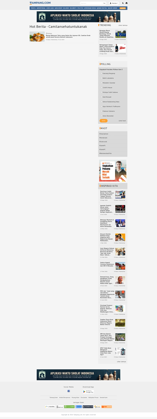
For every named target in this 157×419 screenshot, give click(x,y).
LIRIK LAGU (50, 8)
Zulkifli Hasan (107, 87)
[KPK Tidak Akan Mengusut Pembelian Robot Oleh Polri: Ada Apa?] (120, 351)
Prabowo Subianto (109, 111)
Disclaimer (84, 397)
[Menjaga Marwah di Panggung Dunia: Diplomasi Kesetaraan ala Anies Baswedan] (120, 223)
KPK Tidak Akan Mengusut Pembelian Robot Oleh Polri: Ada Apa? (106, 351)
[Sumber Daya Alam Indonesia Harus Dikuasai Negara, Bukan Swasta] (120, 323)
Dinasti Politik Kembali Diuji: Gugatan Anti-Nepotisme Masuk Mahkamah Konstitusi (106, 237)
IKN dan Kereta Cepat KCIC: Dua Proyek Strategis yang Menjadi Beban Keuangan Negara (107, 337)
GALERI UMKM (112, 8)
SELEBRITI (73, 8)
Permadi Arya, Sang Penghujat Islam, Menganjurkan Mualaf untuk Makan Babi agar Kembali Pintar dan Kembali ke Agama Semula (107, 280)
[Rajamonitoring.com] (79, 406)
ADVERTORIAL (41, 8)
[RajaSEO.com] (97, 406)
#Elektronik (103, 142)
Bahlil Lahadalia (108, 78)
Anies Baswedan (108, 116)
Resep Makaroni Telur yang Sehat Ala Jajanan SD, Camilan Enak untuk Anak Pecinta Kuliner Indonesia (68, 36)
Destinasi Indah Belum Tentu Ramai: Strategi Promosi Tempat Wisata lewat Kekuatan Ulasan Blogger (107, 195)
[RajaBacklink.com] (50, 406)
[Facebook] (69, 391)
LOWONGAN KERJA (90, 8)
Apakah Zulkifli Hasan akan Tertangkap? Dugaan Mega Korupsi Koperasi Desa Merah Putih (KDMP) (106, 209)
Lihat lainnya (123, 25)
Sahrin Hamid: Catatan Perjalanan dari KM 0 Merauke (107, 264)
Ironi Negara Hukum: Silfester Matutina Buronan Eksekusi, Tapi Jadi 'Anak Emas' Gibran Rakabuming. (107, 252)
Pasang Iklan (75, 397)
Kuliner (50, 33)
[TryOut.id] (106, 406)
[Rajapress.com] (88, 406)
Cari (104, 3)
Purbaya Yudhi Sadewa (110, 92)
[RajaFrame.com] (60, 406)
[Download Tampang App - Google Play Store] (88, 391)
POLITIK (80, 8)
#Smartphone (103, 134)
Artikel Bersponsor (64, 397)
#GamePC (102, 149)
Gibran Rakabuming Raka (111, 102)
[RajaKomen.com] (69, 406)
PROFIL (33, 8)
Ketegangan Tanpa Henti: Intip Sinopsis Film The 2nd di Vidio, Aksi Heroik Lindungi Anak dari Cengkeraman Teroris (107, 48)
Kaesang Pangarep (109, 73)
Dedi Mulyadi (107, 97)
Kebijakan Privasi (94, 397)
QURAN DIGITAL (102, 8)
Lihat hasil (122, 121)
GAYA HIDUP (58, 8)
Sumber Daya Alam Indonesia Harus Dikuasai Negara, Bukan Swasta (106, 322)
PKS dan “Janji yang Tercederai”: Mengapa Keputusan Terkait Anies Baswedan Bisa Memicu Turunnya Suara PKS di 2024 (107, 294)
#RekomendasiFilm (105, 153)
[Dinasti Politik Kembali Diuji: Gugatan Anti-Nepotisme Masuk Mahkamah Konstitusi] (120, 237)
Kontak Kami (103, 397)
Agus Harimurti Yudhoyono (111, 106)
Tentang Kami (54, 397)
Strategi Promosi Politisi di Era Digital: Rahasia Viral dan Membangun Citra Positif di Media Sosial (106, 309)
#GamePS (102, 145)
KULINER (66, 8)
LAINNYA (122, 8)
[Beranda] (126, 3)
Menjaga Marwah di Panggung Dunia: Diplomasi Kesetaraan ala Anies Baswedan (107, 223)
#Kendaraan (103, 138)
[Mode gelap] (123, 3)
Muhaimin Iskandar (109, 83)
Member (114, 3)
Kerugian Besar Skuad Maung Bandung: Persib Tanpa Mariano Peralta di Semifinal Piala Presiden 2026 (107, 34)
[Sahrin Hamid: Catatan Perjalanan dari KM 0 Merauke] (120, 266)
